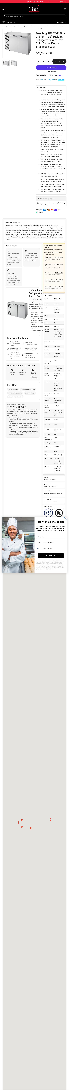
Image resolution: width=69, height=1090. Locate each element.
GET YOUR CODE (51, 555)
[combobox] (39, 549)
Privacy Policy (48, 569)
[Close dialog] (65, 518)
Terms (54, 569)
